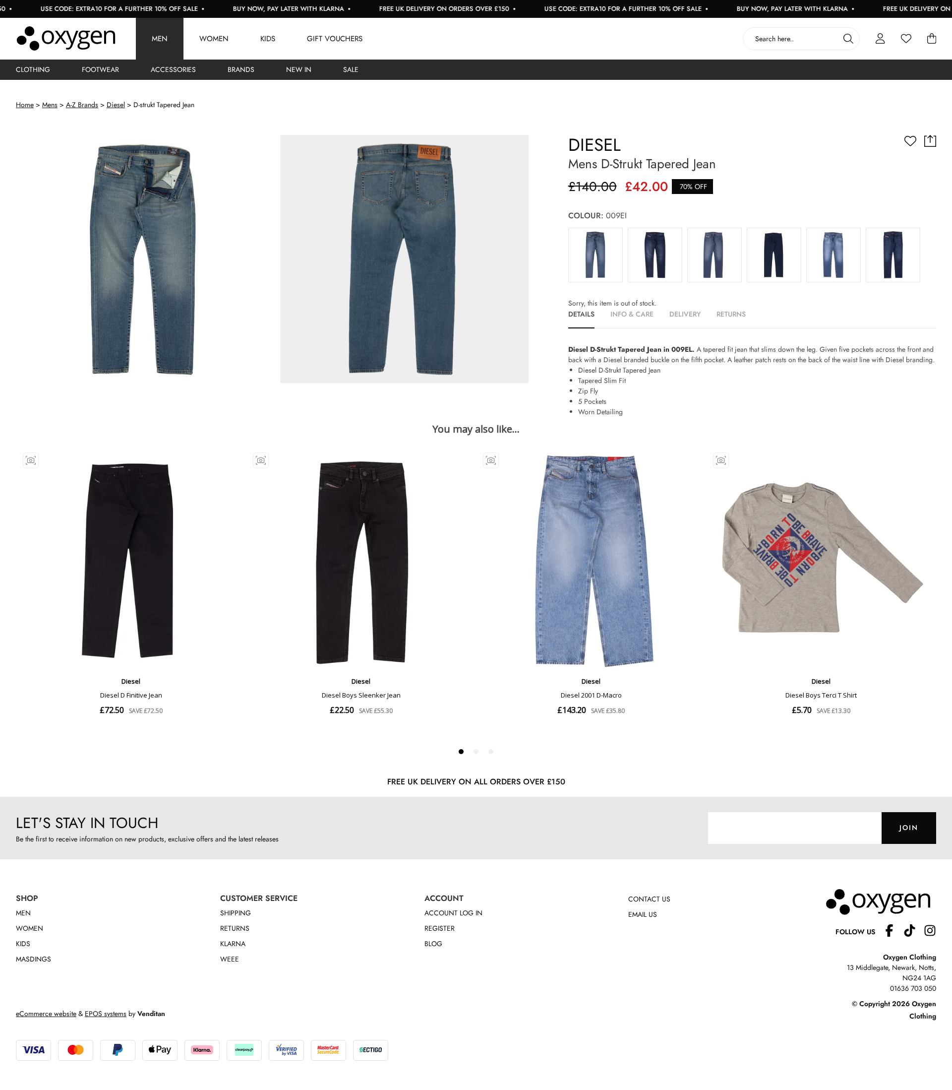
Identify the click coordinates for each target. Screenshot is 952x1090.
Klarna (232, 944)
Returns (234, 928)
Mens (50, 105)
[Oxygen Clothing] (66, 39)
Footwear (100, 69)
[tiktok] (913, 932)
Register (439, 928)
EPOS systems (105, 1014)
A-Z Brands (82, 105)
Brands (241, 69)
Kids (267, 39)
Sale (350, 69)
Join (908, 828)
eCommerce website (46, 1014)
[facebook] (893, 932)
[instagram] (930, 932)
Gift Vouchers (334, 39)
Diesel (116, 105)
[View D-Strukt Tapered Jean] (595, 255)
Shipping (235, 913)
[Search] (848, 38)
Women (214, 39)
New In (298, 69)
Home (25, 105)
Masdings (33, 959)
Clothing (33, 69)
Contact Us (649, 899)
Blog (433, 944)
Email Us (642, 914)
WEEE (229, 959)
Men (160, 39)
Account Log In (453, 913)
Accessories (173, 69)
